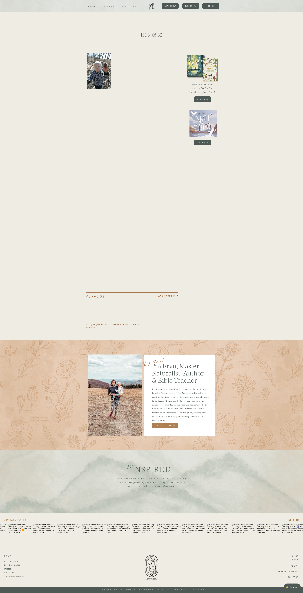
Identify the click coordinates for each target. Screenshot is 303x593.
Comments (95, 297)
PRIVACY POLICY (162, 590)
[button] (292, 587)
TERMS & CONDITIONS (143, 590)
